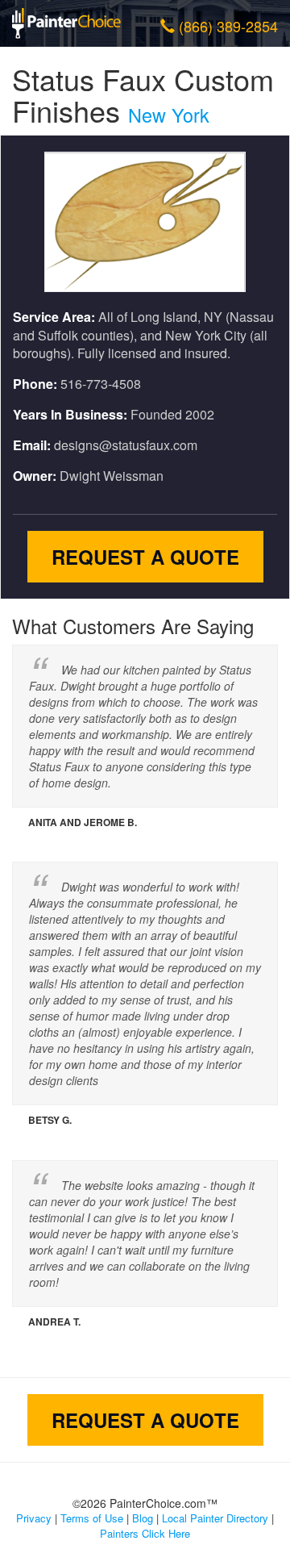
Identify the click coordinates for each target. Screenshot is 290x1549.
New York (168, 114)
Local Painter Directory (215, 1518)
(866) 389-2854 (228, 25)
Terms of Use (91, 1518)
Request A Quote (145, 556)
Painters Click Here (145, 1533)
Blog (142, 1518)
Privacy (34, 1518)
